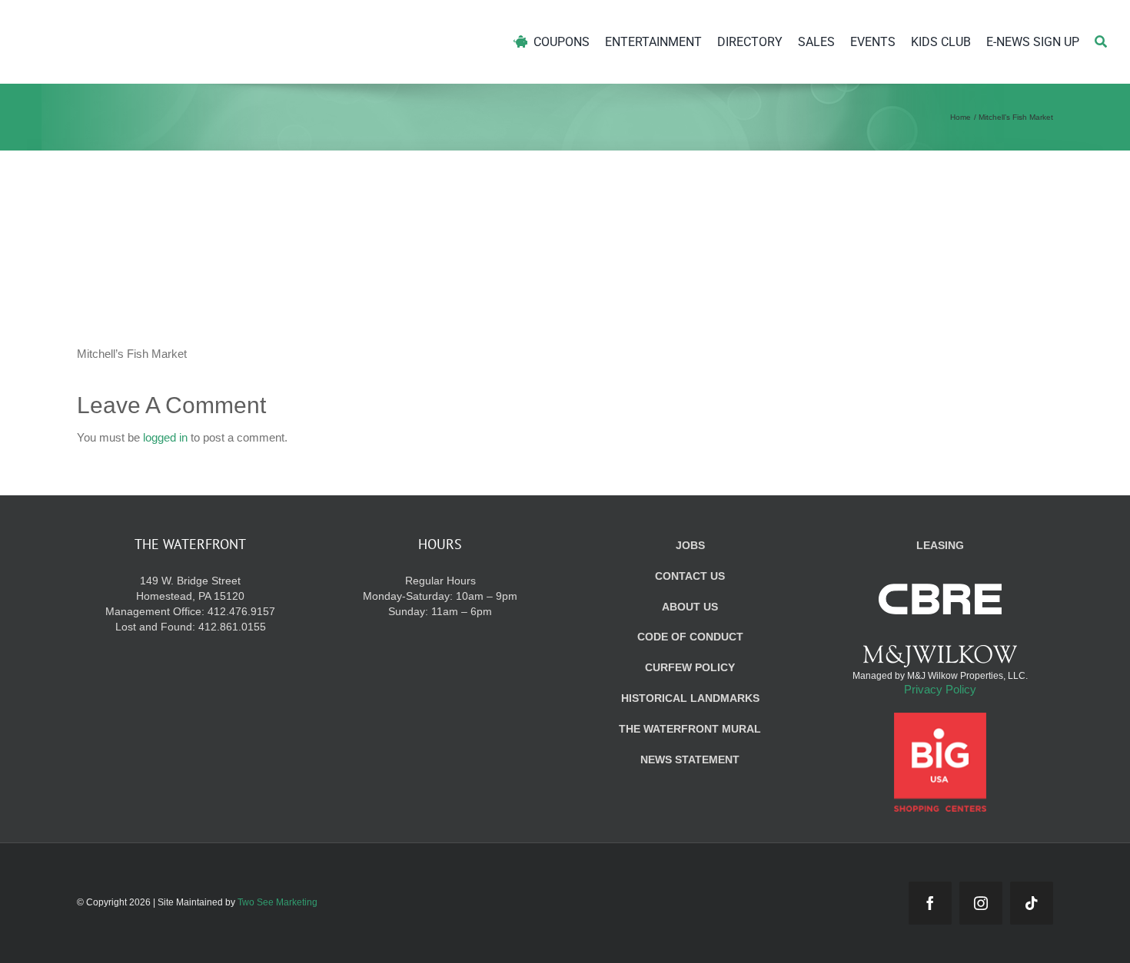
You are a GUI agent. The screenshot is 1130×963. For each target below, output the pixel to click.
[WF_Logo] (167, 21)
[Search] (1101, 42)
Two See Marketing (277, 902)
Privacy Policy (940, 689)
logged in (165, 437)
